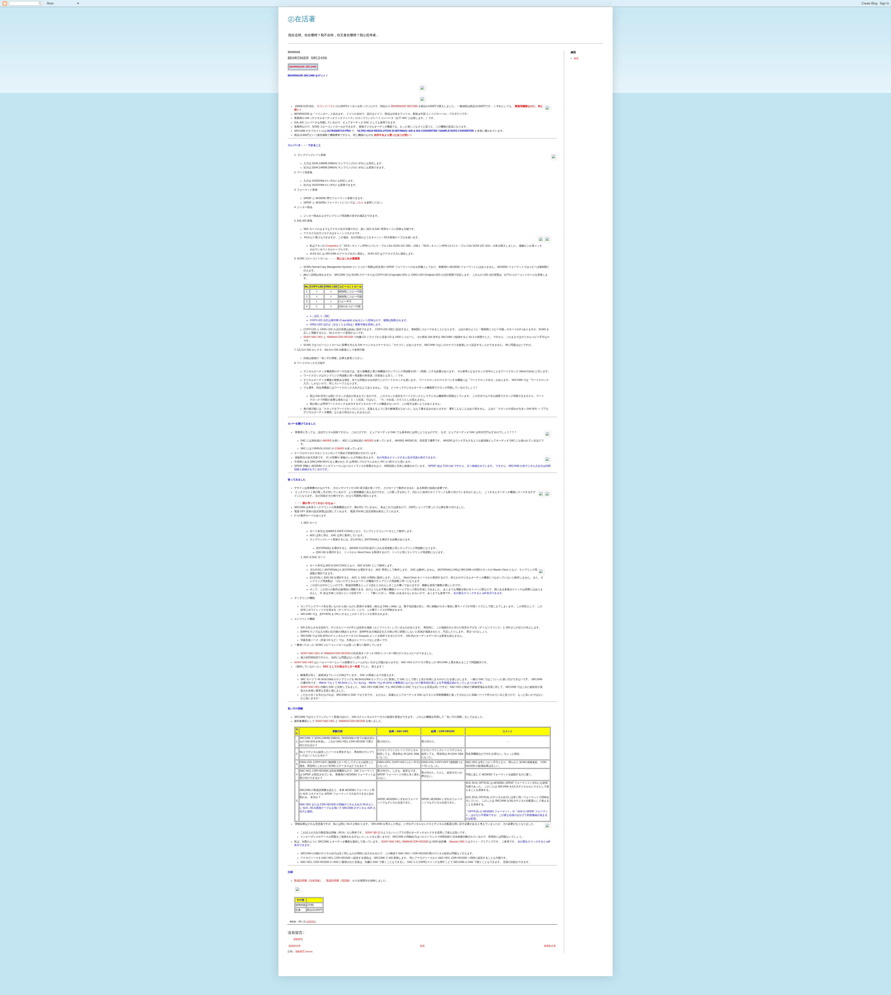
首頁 (422, 946)
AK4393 (327, 440)
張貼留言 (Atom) (303, 951)
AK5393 (368, 440)
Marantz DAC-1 (458, 841)
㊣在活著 (302, 19)
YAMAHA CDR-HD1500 (340, 337)
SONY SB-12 (372, 832)
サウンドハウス (326, 106)
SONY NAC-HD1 (313, 337)
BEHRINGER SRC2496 (404, 106)
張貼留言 (298, 939)
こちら (359, 202)
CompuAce (332, 245)
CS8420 (339, 448)
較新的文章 (294, 946)
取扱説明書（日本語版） (308, 880)
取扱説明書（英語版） (339, 880)
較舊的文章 (550, 946)
